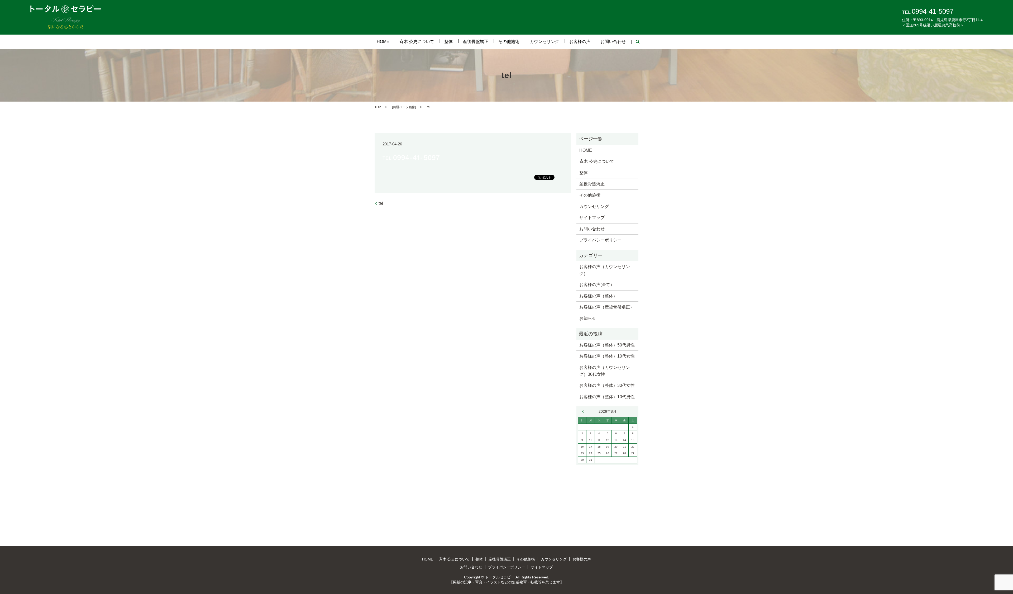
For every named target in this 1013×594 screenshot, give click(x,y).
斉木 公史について (416, 41)
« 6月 (584, 411)
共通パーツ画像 (404, 107)
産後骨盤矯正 (475, 41)
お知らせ (587, 318)
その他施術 (508, 41)
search (638, 42)
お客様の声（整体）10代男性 (607, 397)
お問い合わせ (613, 41)
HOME (383, 41)
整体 (448, 41)
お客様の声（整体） (598, 296)
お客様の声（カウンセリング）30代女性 (604, 371)
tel (381, 203)
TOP (378, 107)
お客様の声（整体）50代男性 (607, 345)
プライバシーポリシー (600, 240)
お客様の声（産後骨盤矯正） (606, 307)
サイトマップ (592, 217)
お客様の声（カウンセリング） (604, 270)
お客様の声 (579, 41)
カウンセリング (544, 41)
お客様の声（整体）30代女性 (607, 385)
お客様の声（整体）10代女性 (607, 356)
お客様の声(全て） (596, 284)
